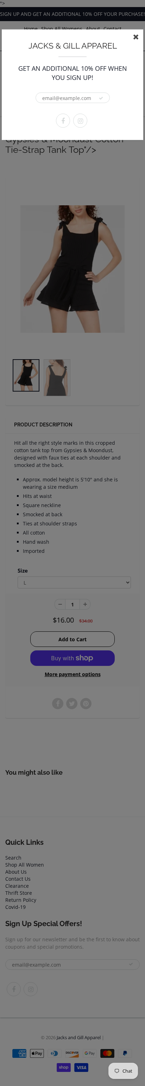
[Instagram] (80, 121)
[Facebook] (63, 121)
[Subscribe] (101, 98)
